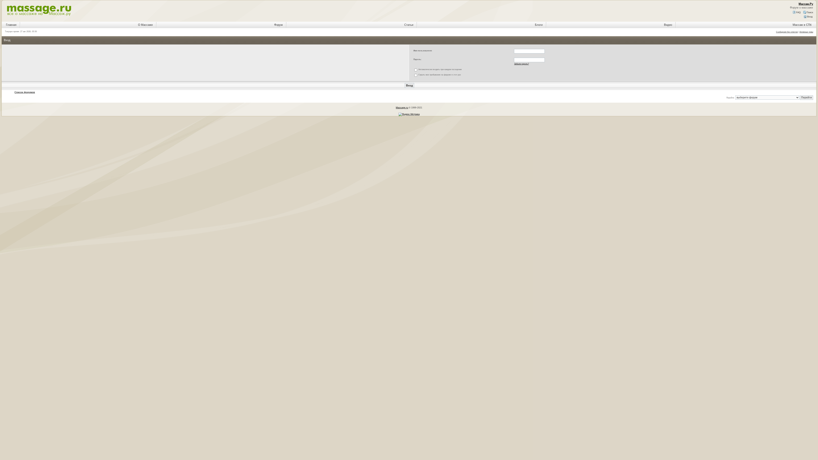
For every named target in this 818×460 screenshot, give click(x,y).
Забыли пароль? (521, 64)
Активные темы (806, 32)
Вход (809, 16)
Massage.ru (402, 107)
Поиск (809, 12)
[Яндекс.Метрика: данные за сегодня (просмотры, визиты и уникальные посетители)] (409, 114)
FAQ (798, 12)
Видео (668, 24)
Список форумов (24, 92)
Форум (278, 24)
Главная (11, 24)
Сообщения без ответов (787, 32)
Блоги (539, 24)
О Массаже (145, 24)
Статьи (408, 24)
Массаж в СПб (802, 24)
